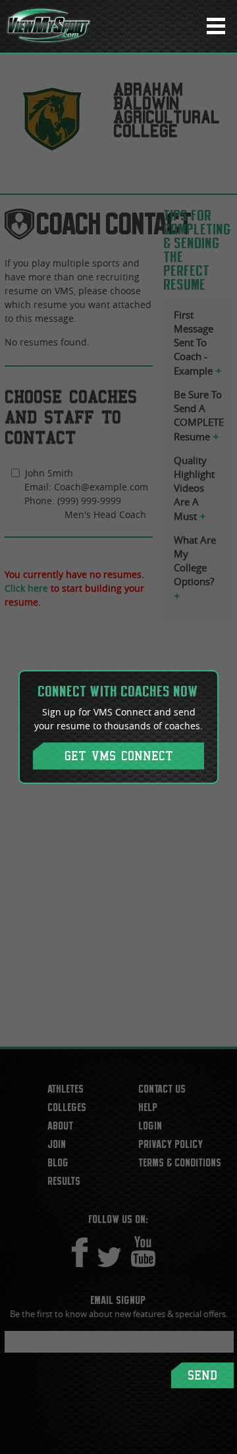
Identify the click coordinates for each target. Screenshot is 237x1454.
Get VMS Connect (119, 756)
